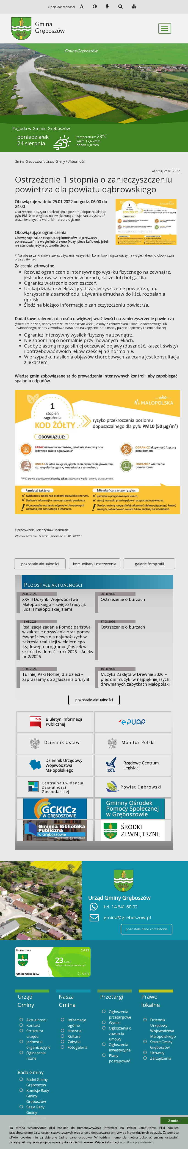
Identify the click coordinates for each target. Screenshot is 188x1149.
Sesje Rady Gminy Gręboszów (36, 1112)
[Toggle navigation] (164, 28)
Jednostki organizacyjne (38, 1044)
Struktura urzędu (34, 1033)
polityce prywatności (137, 1142)
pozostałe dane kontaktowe (147, 929)
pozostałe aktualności (40, 563)
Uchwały (157, 1052)
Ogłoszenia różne (36, 1055)
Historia (74, 1030)
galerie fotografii (149, 563)
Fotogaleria (77, 1047)
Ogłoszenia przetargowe (120, 1014)
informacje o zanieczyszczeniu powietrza (104, 305)
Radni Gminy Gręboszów (37, 1082)
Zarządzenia (160, 1058)
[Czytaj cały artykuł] (146, 222)
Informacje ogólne (77, 1022)
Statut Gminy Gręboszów (161, 1044)
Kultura (74, 1036)
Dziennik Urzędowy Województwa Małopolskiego (163, 1028)
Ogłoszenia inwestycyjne (120, 1047)
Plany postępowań (119, 1058)
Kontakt (33, 1025)
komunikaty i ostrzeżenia (94, 563)
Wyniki (114, 1022)
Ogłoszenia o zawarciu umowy (120, 1034)
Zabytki (74, 1041)
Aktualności (36, 1019)
